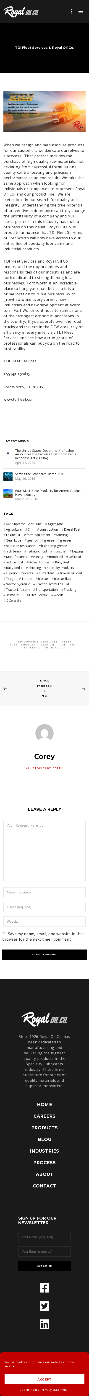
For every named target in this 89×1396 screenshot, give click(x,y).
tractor (43, 578)
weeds (58, 595)
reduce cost (14, 562)
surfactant (46, 573)
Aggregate (55, 524)
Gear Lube (13, 540)
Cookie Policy (29, 1390)
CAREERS (45, 1116)
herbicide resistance (20, 546)
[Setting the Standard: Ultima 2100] (8, 476)
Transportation (47, 589)
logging (77, 551)
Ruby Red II (14, 567)
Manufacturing (16, 557)
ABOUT (44, 1174)
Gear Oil (47, 644)
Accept (44, 1379)
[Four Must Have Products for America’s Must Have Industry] (8, 493)
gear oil (32, 540)
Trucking (70, 589)
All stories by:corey (44, 768)
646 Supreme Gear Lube (24, 524)
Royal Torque (39, 562)
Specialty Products (60, 567)
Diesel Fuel (72, 529)
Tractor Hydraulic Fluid (52, 584)
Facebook (44, 686)
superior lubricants (19, 573)
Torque (26, 578)
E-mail (44, 680)
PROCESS (44, 1162)
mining (38, 557)
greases (66, 540)
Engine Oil (13, 535)
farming (62, 535)
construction (48, 529)
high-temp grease (54, 546)
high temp (13, 551)
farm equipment (38, 535)
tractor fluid (62, 578)
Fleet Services (22, 644)
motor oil (56, 557)
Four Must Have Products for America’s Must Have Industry (48, 493)
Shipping (35, 567)
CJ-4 (31, 529)
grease (49, 540)
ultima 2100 (14, 595)
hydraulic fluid (37, 551)
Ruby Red (62, 562)
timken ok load (71, 573)
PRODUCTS (44, 1127)
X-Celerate (13, 600)
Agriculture (14, 529)
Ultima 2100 (55, 647)
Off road (75, 557)
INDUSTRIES (44, 1151)
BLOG (44, 1139)
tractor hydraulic (18, 584)
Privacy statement (54, 1390)
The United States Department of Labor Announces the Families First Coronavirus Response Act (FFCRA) (45, 454)
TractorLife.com (18, 589)
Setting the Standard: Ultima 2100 (40, 474)
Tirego (11, 578)
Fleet (67, 641)
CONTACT (44, 1186)
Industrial (59, 551)
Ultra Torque (38, 595)
